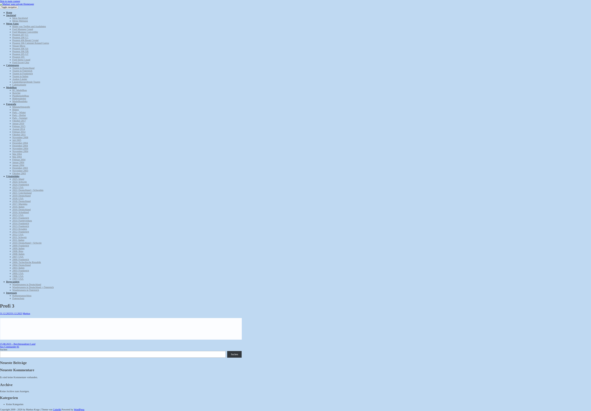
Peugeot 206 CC (20, 37)
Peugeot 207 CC (20, 34)
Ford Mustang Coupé (22, 29)
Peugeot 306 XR (20, 51)
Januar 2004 (18, 162)
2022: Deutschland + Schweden (27, 190)
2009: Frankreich (20, 245)
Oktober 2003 (19, 173)
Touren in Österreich (22, 71)
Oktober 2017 (19, 120)
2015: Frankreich (20, 218)
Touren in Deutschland (23, 68)
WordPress (79, 409)
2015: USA (18, 215)
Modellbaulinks (19, 101)
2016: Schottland (20, 212)
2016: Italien (18, 207)
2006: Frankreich (20, 259)
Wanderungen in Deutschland (26, 284)
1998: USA (18, 276)
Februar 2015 (18, 126)
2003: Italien (18, 268)
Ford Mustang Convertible (25, 32)
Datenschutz (18, 298)
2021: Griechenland (22, 193)
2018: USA (18, 198)
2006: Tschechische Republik (26, 262)
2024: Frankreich (20, 184)
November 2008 (20, 137)
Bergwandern (12, 281)
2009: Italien (18, 248)
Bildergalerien (19, 98)
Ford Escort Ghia (20, 62)
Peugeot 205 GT (20, 54)
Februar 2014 (18, 132)
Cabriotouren (12, 65)
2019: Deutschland (21, 195)
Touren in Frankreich (22, 73)
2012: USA (18, 234)
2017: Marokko (19, 204)
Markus (26, 313)
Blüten (15, 109)
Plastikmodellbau (20, 96)
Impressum (11, 293)
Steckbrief (11, 15)
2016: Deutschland (21, 209)
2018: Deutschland (21, 201)
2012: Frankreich (20, 231)
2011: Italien (18, 240)
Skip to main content (10, 1)
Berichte (16, 93)
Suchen (3, 349)
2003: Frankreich (20, 270)
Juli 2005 (16, 140)
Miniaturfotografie (21, 107)
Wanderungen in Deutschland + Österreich (33, 287)
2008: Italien (18, 254)
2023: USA (18, 187)
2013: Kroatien (19, 229)
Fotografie (11, 104)
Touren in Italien (20, 76)
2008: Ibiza (17, 251)
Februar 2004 (18, 159)
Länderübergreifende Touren (26, 82)
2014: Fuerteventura (22, 220)
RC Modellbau (19, 90)
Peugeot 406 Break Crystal (25, 40)
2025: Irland (18, 179)
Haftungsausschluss (21, 295)
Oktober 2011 (19, 134)
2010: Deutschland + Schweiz (27, 243)
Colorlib (57, 409)
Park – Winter (19, 112)
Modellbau (11, 87)
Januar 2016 (18, 123)
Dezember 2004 (20, 143)
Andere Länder (19, 79)
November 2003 (20, 170)
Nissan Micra (18, 46)
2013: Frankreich (20, 226)
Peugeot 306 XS (20, 48)
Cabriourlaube (19, 84)
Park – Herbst (19, 115)
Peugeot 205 (18, 57)
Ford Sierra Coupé (21, 59)
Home (9, 12)
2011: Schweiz (19, 237)
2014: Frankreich (20, 223)
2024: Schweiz (19, 182)
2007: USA (18, 256)
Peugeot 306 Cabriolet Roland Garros (30, 43)
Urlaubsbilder (12, 176)
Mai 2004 (17, 154)
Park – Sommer (19, 118)
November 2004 (20, 148)
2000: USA (18, 273)
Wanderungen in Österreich (25, 290)
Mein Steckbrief (20, 18)
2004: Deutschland (21, 265)
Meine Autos (12, 23)
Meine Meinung (20, 21)
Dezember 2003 (20, 168)
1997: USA (18, 279)
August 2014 (18, 129)
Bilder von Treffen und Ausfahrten (29, 26)
